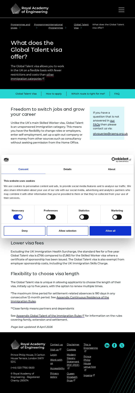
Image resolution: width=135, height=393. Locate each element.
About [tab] (111, 169)
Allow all (110, 230)
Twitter (121, 345)
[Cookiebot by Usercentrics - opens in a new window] (116, 159)
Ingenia (88, 375)
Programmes (41, 24)
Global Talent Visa (26, 93)
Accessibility (57, 368)
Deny (25, 230)
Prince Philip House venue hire (90, 361)
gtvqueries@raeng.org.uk (110, 133)
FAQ (117, 93)
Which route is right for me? (88, 93)
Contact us (56, 344)
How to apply (54, 93)
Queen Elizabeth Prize (72, 377)
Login (53, 354)
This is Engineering (91, 346)
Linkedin (107, 345)
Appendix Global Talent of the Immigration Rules (49, 315)
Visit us (54, 349)
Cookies (71, 349)
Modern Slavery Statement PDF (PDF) (73, 360)
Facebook (114, 345)
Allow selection (67, 230)
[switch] (51, 217)
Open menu (121, 10)
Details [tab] (68, 169)
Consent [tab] (23, 169)
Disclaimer (73, 344)
